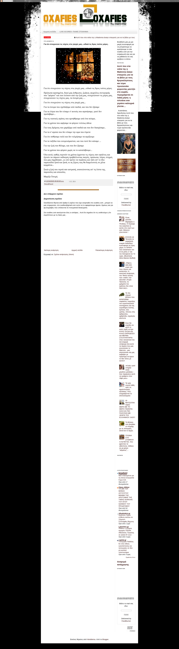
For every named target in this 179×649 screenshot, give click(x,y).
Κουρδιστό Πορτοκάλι (123, 473)
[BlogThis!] (71, 181)
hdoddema (91, 639)
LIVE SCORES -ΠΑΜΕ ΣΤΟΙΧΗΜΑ (74, 32)
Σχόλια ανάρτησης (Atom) (64, 254)
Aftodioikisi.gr (124, 513)
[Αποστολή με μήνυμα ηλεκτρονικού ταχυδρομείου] (69, 181)
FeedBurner (126, 205)
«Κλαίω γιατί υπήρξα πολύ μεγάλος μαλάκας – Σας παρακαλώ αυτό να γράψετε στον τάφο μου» (127, 372)
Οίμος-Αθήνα (124, 487)
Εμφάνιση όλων (130, 557)
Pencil (46, 184)
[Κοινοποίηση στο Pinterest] (75, 181)
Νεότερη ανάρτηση (51, 250)
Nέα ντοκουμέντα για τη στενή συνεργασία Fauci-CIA (126, 478)
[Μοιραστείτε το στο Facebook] (73, 181)
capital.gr (122, 540)
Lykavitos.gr (124, 527)
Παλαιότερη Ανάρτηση (104, 250)
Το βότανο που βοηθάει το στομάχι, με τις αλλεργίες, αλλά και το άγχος (127, 426)
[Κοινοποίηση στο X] (72, 181)
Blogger (105, 639)
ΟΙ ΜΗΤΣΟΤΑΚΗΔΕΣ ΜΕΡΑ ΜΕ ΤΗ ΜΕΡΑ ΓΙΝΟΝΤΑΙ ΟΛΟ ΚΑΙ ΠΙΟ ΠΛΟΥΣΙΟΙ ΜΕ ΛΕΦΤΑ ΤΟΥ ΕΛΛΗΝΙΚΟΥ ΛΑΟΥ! (127, 409)
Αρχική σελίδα (49, 32)
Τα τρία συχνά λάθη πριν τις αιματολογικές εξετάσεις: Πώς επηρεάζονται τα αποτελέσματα (127, 389)
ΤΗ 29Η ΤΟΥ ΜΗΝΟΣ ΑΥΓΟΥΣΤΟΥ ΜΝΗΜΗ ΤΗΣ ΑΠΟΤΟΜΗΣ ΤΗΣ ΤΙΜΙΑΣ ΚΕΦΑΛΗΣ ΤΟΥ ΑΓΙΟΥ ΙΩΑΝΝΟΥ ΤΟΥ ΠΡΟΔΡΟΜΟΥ (126, 497)
